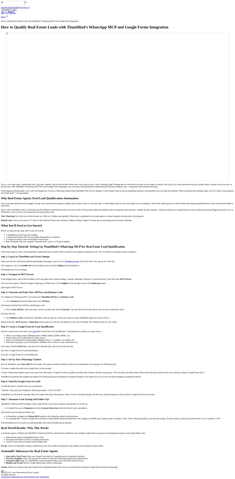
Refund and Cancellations (39, 477)
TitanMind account (72, 261)
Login (14, 10)
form (34, 331)
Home (3, 7)
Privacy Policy (23, 477)
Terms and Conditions (9, 477)
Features (9, 7)
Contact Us (25, 7)
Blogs (19, 7)
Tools (14, 7)
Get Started (6, 10)
